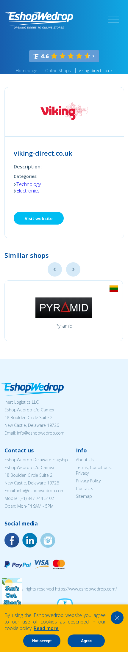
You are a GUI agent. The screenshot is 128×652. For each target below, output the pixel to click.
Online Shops (58, 70)
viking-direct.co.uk (96, 70)
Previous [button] (55, 269)
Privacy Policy (88, 481)
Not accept (41, 641)
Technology (28, 184)
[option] (63, 310)
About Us (85, 459)
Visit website (39, 218)
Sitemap (84, 496)
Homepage (26, 70)
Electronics (28, 190)
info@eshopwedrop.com (41, 433)
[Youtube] (47, 540)
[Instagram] (29, 540)
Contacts (84, 488)
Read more (46, 628)
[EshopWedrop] (38, 20)
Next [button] (73, 269)
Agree (86, 641)
